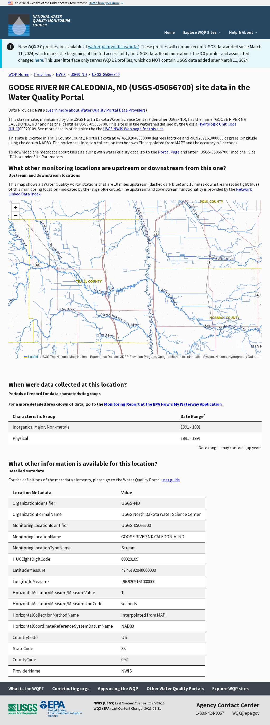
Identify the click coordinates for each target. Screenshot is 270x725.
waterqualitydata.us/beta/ (113, 47)
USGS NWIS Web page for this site (133, 128)
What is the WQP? (26, 689)
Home (169, 32)
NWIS (61, 74)
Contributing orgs (70, 689)
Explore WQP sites (230, 689)
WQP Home (18, 74)
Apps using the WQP (118, 689)
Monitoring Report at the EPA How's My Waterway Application (163, 404)
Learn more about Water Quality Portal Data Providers (96, 110)
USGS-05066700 (106, 74)
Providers (42, 74)
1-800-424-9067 (210, 713)
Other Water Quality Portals (175, 689)
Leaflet (32, 356)
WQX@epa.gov (245, 713)
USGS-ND (78, 74)
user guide (171, 479)
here (39, 60)
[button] (16, 208)
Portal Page (169, 152)
